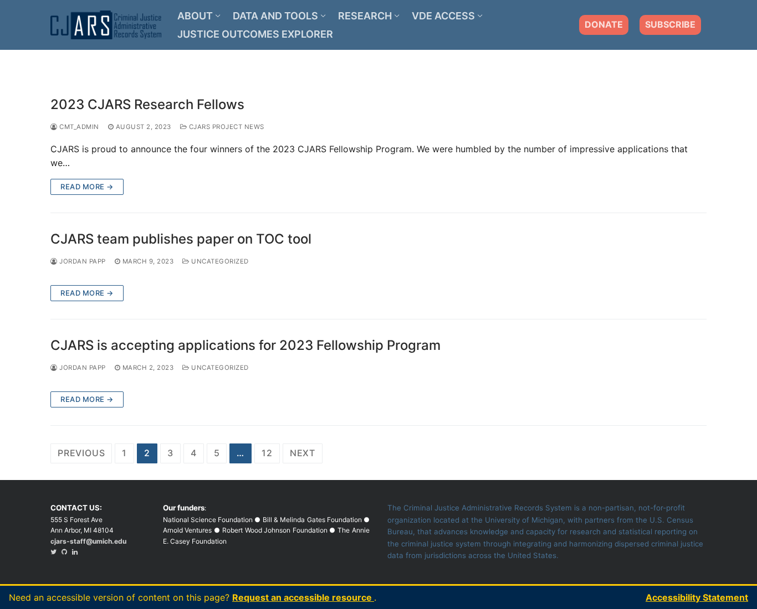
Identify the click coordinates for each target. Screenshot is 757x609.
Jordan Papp (82, 261)
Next (302, 452)
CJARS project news (225, 127)
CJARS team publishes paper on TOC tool (180, 239)
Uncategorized (219, 261)
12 (267, 452)
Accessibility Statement (697, 597)
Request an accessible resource (303, 597)
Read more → (87, 186)
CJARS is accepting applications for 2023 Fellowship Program (245, 345)
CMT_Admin (78, 127)
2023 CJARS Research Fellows (147, 104)
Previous (81, 452)
